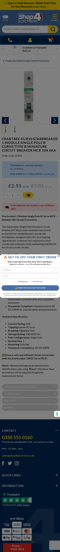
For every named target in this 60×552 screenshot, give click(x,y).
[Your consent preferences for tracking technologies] (57, 414)
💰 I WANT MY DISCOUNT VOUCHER (30, 288)
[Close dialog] (58, 256)
